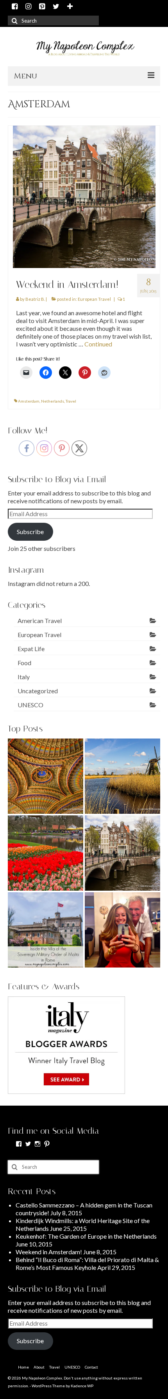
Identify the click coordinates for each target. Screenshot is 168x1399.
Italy (24, 676)
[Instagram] (28, 7)
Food (24, 662)
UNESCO (30, 704)
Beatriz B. (35, 299)
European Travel (94, 299)
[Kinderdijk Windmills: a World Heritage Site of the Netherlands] (122, 776)
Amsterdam (28, 401)
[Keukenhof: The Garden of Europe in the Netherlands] (45, 853)
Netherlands (52, 401)
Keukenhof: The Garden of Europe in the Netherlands (86, 1236)
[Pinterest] (42, 7)
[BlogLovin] (70, 7)
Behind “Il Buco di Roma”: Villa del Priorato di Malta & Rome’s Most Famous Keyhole (87, 1263)
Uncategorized (38, 690)
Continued (98, 344)
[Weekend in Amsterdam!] (84, 196)
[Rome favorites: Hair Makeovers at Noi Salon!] (122, 930)
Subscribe (30, 531)
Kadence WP (82, 1385)
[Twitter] (56, 7)
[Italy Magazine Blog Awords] (66, 1044)
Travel (71, 401)
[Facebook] (14, 7)
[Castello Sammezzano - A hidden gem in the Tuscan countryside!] (45, 776)
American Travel (40, 620)
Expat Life (31, 648)
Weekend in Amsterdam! (49, 1251)
